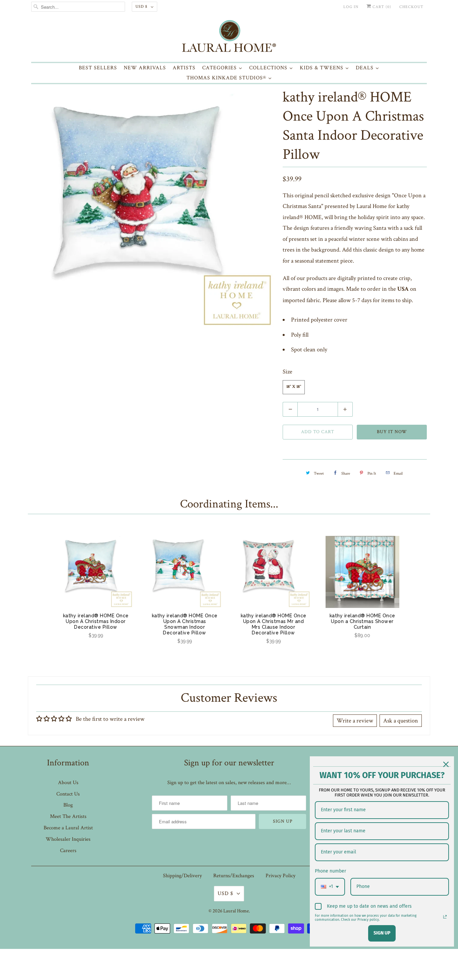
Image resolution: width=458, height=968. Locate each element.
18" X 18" (293, 387)
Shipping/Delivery (182, 875)
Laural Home (236, 911)
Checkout (411, 6)
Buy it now (392, 432)
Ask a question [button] (400, 720)
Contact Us (68, 794)
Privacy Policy (280, 875)
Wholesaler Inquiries (68, 839)
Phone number (330, 871)
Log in (350, 6)
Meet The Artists (68, 816)
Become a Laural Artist (68, 827)
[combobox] (330, 887)
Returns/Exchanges (233, 875)
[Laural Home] (229, 37)
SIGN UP (382, 933)
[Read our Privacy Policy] (445, 917)
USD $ (141, 6)
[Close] (446, 764)
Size (287, 371)
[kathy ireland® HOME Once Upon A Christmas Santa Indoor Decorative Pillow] (153, 208)
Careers (68, 850)
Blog (68, 805)
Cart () (381, 6)
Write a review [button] (355, 720)
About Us (68, 782)
